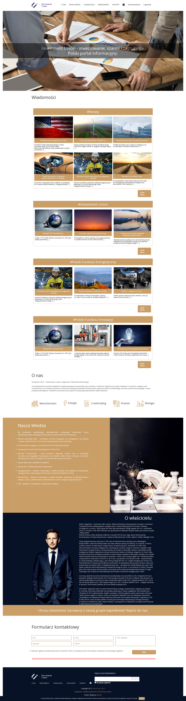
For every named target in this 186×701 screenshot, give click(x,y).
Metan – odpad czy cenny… (132, 291)
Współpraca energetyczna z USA (54, 140)
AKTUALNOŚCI (71, 683)
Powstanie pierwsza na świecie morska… (132, 140)
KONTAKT (115, 5)
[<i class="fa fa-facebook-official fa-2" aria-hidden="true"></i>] (123, 4)
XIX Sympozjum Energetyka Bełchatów (132, 349)
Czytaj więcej (142, 193)
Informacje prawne (104, 692)
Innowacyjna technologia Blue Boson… (93, 349)
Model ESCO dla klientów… (53, 233)
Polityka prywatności (90, 692)
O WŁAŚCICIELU (89, 5)
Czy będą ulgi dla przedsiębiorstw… (93, 233)
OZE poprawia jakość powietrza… (93, 140)
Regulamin (78, 692)
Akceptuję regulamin (103, 683)
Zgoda (142, 698)
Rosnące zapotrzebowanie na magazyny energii (93, 177)
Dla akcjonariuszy (134, 5)
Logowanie (147, 5)
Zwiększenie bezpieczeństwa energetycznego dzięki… (132, 234)
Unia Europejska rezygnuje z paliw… (93, 291)
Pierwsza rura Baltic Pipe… (132, 176)
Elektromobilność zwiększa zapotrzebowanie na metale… (53, 177)
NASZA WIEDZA (74, 5)
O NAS (63, 5)
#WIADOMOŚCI (103, 5)
